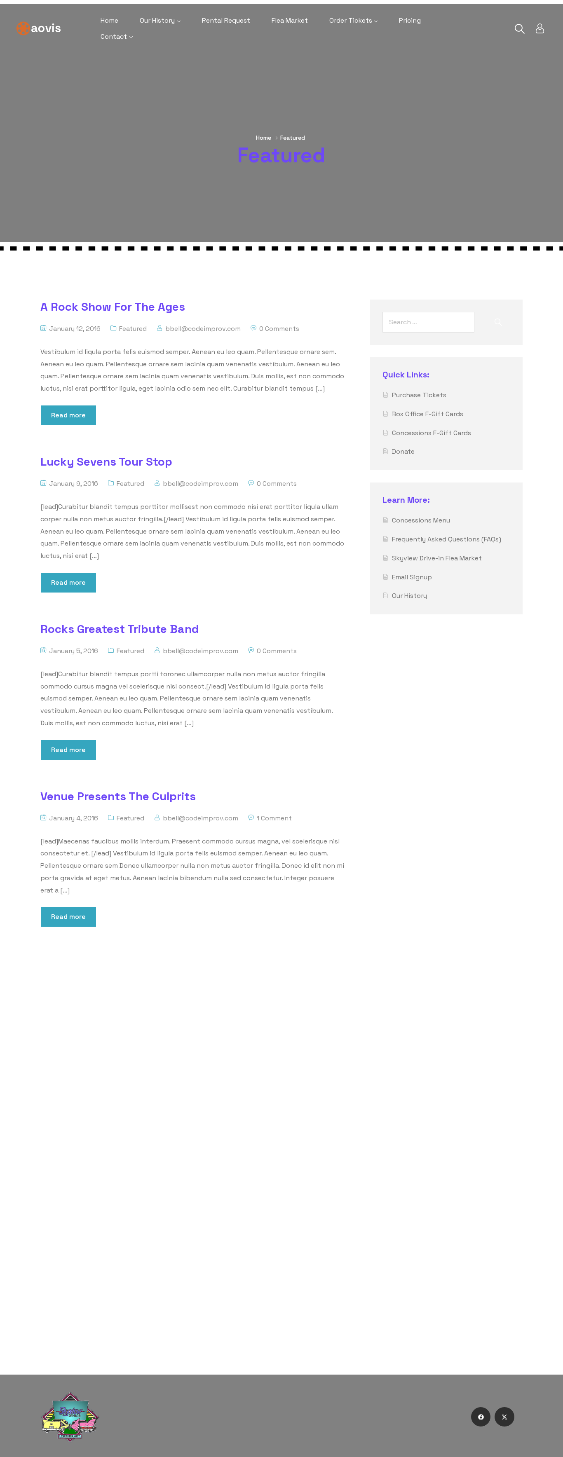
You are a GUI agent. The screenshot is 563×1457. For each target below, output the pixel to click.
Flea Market (290, 20)
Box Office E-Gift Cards (427, 414)
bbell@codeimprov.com (203, 328)
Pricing (410, 20)
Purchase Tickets (419, 395)
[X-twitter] (504, 1417)
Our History (157, 20)
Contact (114, 36)
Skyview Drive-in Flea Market (437, 558)
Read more (68, 415)
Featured (133, 328)
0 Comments (279, 328)
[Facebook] (481, 1417)
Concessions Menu (421, 520)
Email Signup (412, 577)
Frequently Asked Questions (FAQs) (446, 539)
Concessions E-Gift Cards (431, 433)
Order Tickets (350, 20)
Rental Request (226, 20)
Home (109, 20)
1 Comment (274, 818)
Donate (403, 451)
